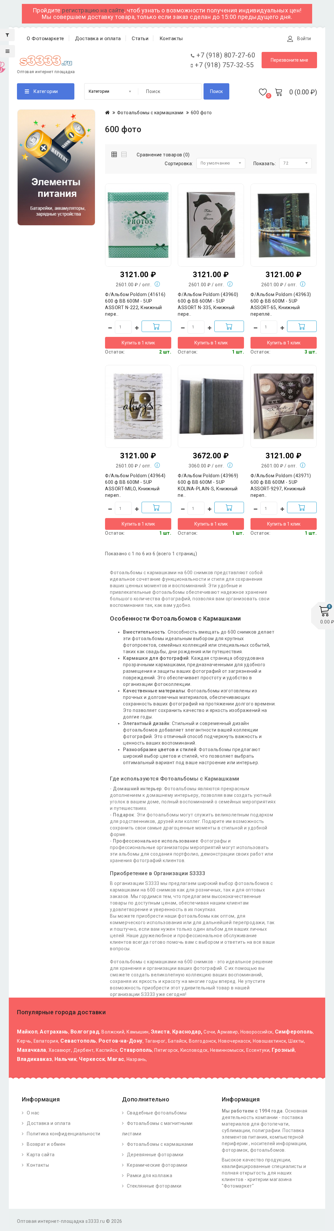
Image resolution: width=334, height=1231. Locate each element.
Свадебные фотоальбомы (157, 1112)
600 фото (201, 112)
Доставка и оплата (98, 38)
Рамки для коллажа (150, 1175)
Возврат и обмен (46, 1144)
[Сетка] (116, 153)
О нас (33, 1112)
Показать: (264, 163)
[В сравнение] (151, 219)
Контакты (171, 38)
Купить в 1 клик (138, 342)
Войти (304, 38)
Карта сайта (41, 1154)
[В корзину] (156, 326)
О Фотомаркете (45, 38)
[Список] (124, 153)
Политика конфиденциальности (63, 1133)
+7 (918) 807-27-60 (225, 55)
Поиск (216, 91)
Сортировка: (179, 163)
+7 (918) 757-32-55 (223, 65)
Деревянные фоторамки (155, 1154)
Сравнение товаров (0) (163, 154)
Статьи (140, 38)
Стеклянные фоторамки (154, 1186)
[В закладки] (138, 219)
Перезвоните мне (289, 60)
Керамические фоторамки (157, 1165)
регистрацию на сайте (93, 10)
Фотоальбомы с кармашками (150, 112)
